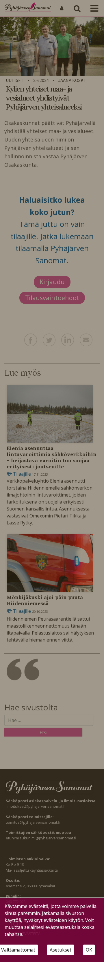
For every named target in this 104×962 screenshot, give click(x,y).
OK (89, 950)
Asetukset (60, 950)
